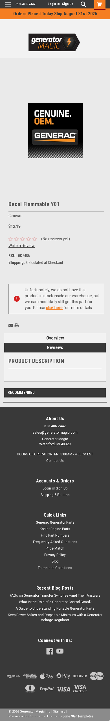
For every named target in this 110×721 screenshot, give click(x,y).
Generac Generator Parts (55, 522)
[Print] (16, 325)
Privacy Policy (55, 555)
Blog (55, 561)
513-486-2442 (25, 4)
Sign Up (67, 4)
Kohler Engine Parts (55, 529)
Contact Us (55, 461)
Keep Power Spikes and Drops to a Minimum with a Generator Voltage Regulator (55, 617)
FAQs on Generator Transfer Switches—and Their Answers (55, 595)
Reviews (55, 347)
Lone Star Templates (78, 716)
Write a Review (21, 245)
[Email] (10, 325)
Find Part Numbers (55, 535)
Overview (55, 338)
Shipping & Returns (55, 495)
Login (52, 4)
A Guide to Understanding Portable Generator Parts (55, 608)
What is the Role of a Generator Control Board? (55, 602)
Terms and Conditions (55, 568)
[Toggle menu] (8, 8)
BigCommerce (35, 716)
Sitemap (59, 711)
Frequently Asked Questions (55, 542)
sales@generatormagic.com (55, 433)
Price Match (55, 548)
